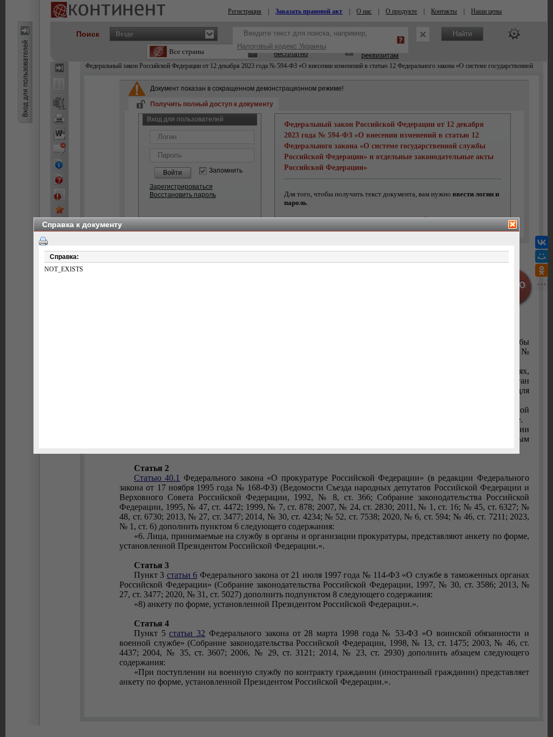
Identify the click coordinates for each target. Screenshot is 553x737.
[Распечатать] (43, 241)
